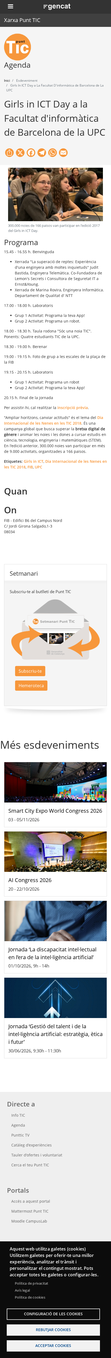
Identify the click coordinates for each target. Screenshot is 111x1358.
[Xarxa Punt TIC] (19, 47)
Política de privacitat (31, 1283)
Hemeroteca (31, 686)
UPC (38, 467)
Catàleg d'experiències (31, 1145)
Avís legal (22, 1290)
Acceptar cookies (53, 1345)
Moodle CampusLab (29, 1221)
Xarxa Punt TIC (22, 20)
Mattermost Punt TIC (29, 1211)
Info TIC (18, 1115)
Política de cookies (30, 1297)
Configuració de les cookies (53, 1313)
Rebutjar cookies (53, 1329)
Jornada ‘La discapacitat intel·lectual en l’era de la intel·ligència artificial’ (52, 953)
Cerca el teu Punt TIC (30, 1164)
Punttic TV (20, 1135)
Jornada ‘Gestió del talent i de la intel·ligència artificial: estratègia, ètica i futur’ (55, 1034)
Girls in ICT (33, 461)
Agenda (18, 1125)
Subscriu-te (30, 671)
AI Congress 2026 (29, 880)
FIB (30, 467)
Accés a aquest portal (30, 1201)
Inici (7, 80)
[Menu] (10, 7)
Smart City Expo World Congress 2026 (55, 810)
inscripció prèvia (72, 407)
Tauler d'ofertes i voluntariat (36, 1155)
